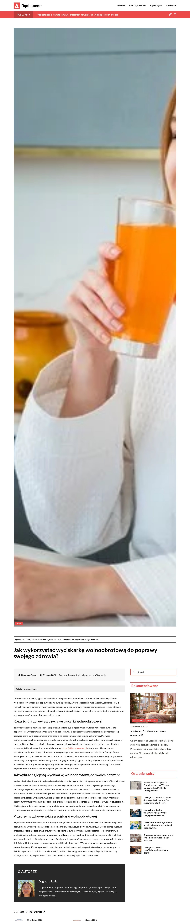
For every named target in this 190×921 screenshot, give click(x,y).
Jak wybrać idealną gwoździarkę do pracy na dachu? (156, 850)
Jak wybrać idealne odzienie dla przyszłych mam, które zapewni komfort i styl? (157, 800)
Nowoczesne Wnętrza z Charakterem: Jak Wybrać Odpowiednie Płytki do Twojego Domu (156, 786)
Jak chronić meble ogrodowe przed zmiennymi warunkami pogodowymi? (158, 825)
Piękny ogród (156, 5)
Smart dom (171, 5)
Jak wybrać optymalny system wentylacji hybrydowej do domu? (68, 14)
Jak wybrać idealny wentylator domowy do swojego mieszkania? (155, 813)
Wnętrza (121, 5)
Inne (19, 623)
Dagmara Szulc (28, 675)
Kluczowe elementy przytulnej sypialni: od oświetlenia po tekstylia (158, 838)
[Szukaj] (133, 672)
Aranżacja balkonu (137, 5)
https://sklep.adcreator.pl (74, 748)
